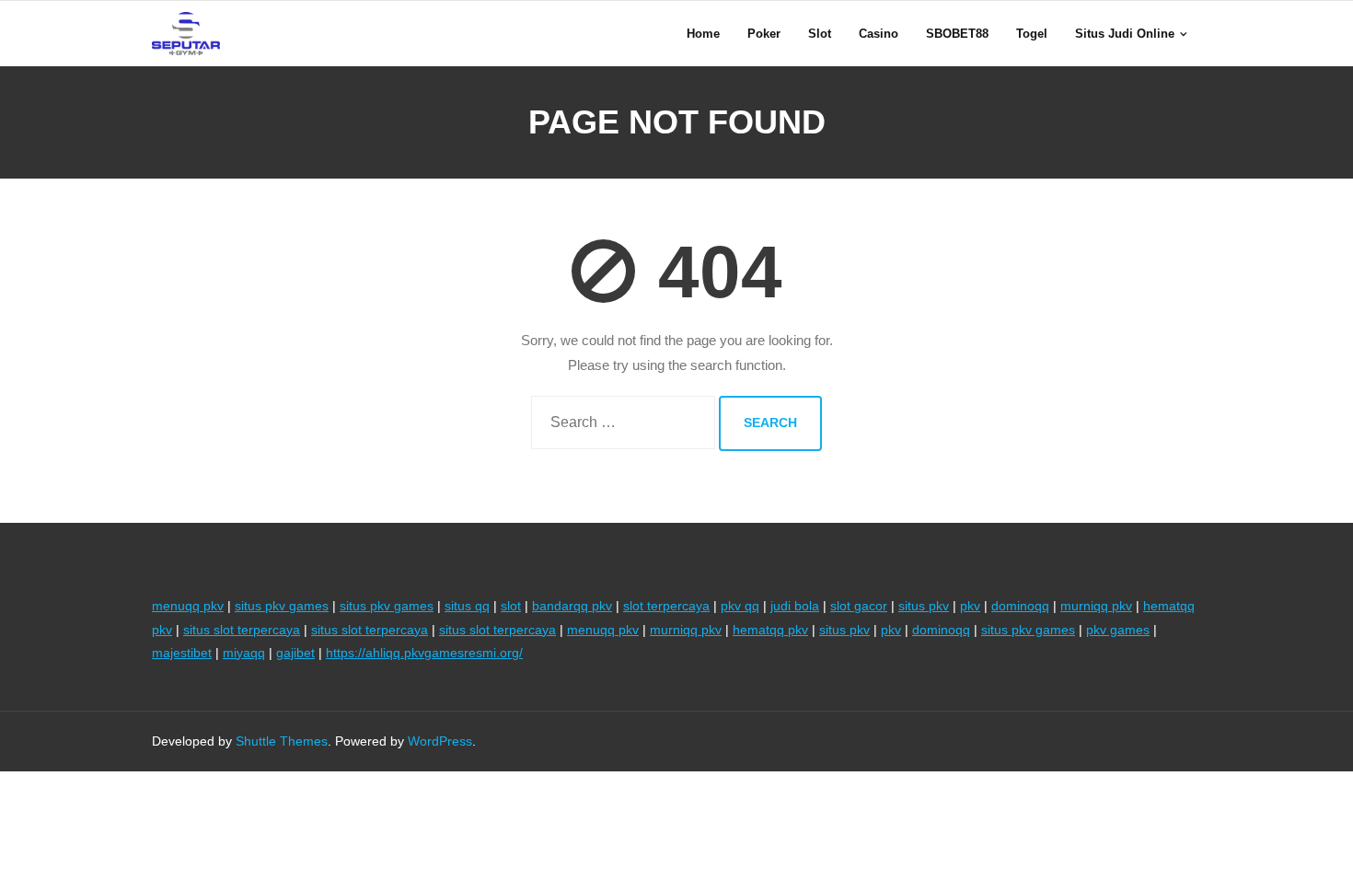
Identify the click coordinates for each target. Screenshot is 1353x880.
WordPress (440, 741)
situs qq (467, 605)
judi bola (794, 605)
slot (511, 605)
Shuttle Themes (282, 741)
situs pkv (923, 605)
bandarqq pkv (572, 605)
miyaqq (244, 652)
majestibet (182, 652)
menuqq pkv (188, 605)
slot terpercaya (666, 605)
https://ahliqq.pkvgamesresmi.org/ (424, 652)
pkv (970, 605)
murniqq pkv (1096, 605)
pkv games (1118, 629)
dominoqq (1020, 605)
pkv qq (740, 605)
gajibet (295, 652)
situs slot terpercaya (241, 629)
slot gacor (858, 605)
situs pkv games (282, 605)
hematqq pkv (770, 629)
